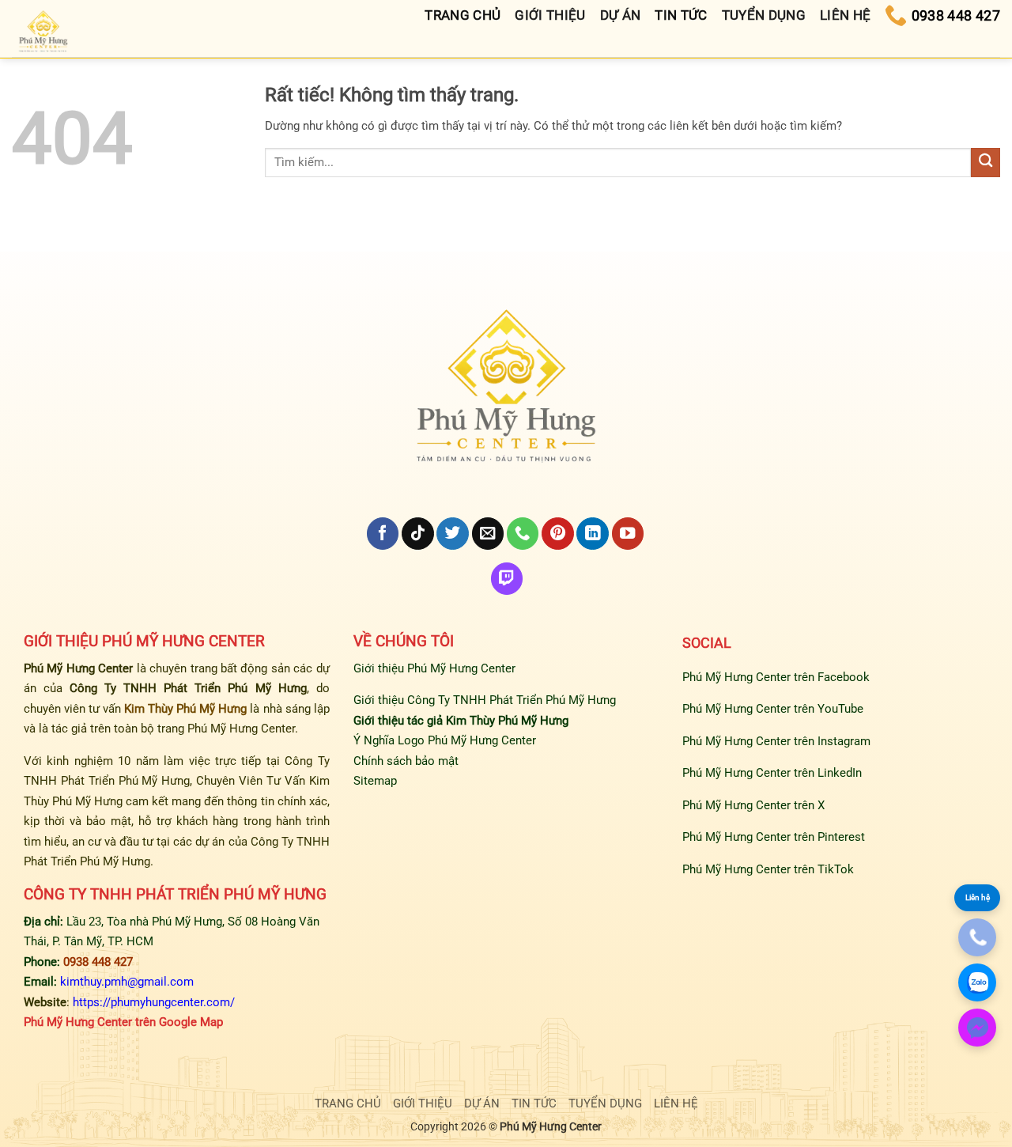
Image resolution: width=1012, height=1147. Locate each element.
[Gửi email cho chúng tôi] (488, 533)
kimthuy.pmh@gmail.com (127, 982)
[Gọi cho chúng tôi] (522, 533)
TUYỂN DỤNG (605, 1103)
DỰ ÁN (482, 1103)
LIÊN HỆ (676, 1103)
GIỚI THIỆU (422, 1103)
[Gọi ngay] (977, 937)
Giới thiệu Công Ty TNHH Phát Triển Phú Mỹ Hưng (484, 700)
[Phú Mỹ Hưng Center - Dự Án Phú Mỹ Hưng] (44, 33)
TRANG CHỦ (348, 1103)
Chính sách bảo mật (406, 761)
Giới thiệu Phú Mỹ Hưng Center (434, 668)
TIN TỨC (534, 1103)
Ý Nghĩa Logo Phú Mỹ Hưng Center (444, 740)
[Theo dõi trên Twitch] (507, 578)
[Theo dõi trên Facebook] (382, 533)
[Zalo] (977, 982)
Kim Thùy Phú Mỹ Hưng (185, 709)
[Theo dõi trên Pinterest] (557, 533)
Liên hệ (977, 897)
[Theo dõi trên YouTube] (628, 533)
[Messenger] (977, 1028)
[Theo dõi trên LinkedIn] (592, 533)
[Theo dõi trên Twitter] (452, 533)
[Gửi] (985, 162)
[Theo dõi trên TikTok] (417, 533)
